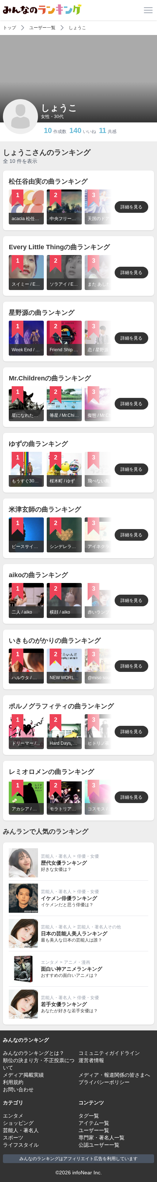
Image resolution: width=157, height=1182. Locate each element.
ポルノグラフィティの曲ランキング (61, 706)
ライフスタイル (21, 1145)
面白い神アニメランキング (71, 969)
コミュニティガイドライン (109, 1053)
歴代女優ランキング (64, 863)
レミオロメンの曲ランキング (51, 771)
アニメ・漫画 (77, 962)
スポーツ (13, 1137)
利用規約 (13, 1082)
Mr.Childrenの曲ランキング (50, 378)
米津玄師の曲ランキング (45, 509)
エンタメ (49, 962)
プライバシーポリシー (104, 1082)
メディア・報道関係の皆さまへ (114, 1075)
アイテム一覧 (93, 1123)
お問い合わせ (18, 1089)
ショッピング (18, 1123)
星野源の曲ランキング (41, 312)
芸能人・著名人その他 (99, 926)
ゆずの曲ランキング (38, 443)
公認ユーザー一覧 (98, 1145)
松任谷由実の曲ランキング (48, 181)
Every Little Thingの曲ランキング (59, 247)
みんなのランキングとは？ (33, 1053)
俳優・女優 (88, 856)
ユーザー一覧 (42, 27)
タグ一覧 (88, 1116)
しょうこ (77, 27)
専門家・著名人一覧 (101, 1137)
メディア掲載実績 (23, 1075)
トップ (9, 27)
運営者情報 (91, 1060)
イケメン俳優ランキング (69, 898)
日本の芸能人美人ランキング (74, 933)
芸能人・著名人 (56, 856)
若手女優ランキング (64, 1004)
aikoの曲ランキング (38, 575)
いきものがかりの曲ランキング (55, 640)
